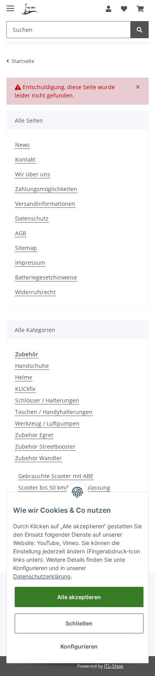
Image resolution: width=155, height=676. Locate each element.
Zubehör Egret (34, 435)
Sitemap (26, 248)
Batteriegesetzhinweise (46, 277)
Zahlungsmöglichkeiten (46, 189)
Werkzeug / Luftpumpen (47, 423)
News (22, 144)
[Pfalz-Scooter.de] (29, 9)
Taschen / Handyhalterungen (54, 412)
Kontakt (25, 159)
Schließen (79, 623)
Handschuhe (32, 365)
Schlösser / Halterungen (47, 400)
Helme (23, 377)
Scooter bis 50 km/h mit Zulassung (64, 487)
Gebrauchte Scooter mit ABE (55, 476)
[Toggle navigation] (10, 5)
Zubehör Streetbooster (45, 446)
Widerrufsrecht (35, 292)
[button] (108, 9)
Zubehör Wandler (38, 458)
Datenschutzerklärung (42, 576)
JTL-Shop (113, 665)
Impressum (30, 262)
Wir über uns (32, 174)
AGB (20, 233)
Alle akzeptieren (79, 597)
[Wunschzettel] (124, 9)
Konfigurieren (79, 646)
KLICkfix (25, 389)
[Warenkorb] (140, 9)
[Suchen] (139, 29)
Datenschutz (31, 218)
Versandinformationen (45, 203)
